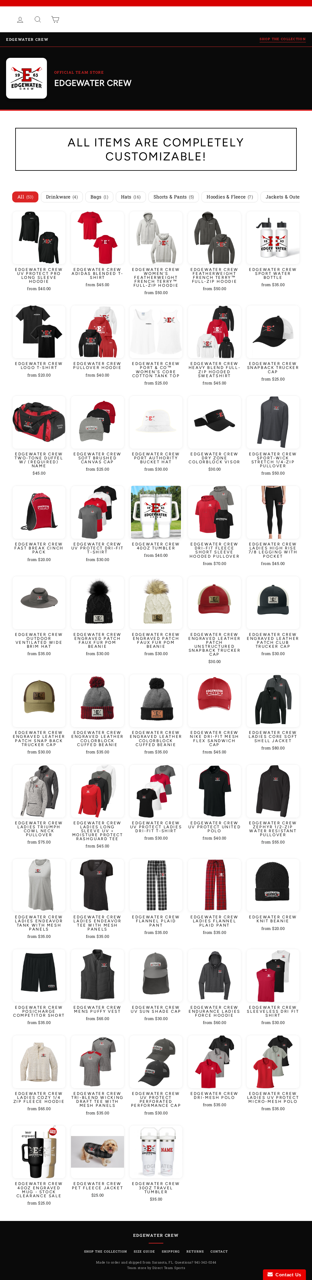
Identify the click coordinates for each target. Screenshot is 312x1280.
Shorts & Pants (174, 197)
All (25, 197)
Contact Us (287, 1274)
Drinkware (62, 197)
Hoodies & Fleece (230, 197)
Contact (219, 1251)
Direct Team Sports (168, 1268)
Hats (130, 197)
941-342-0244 (205, 1262)
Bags (99, 197)
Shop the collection (283, 39)
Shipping (171, 1251)
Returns (195, 1251)
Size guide (144, 1251)
